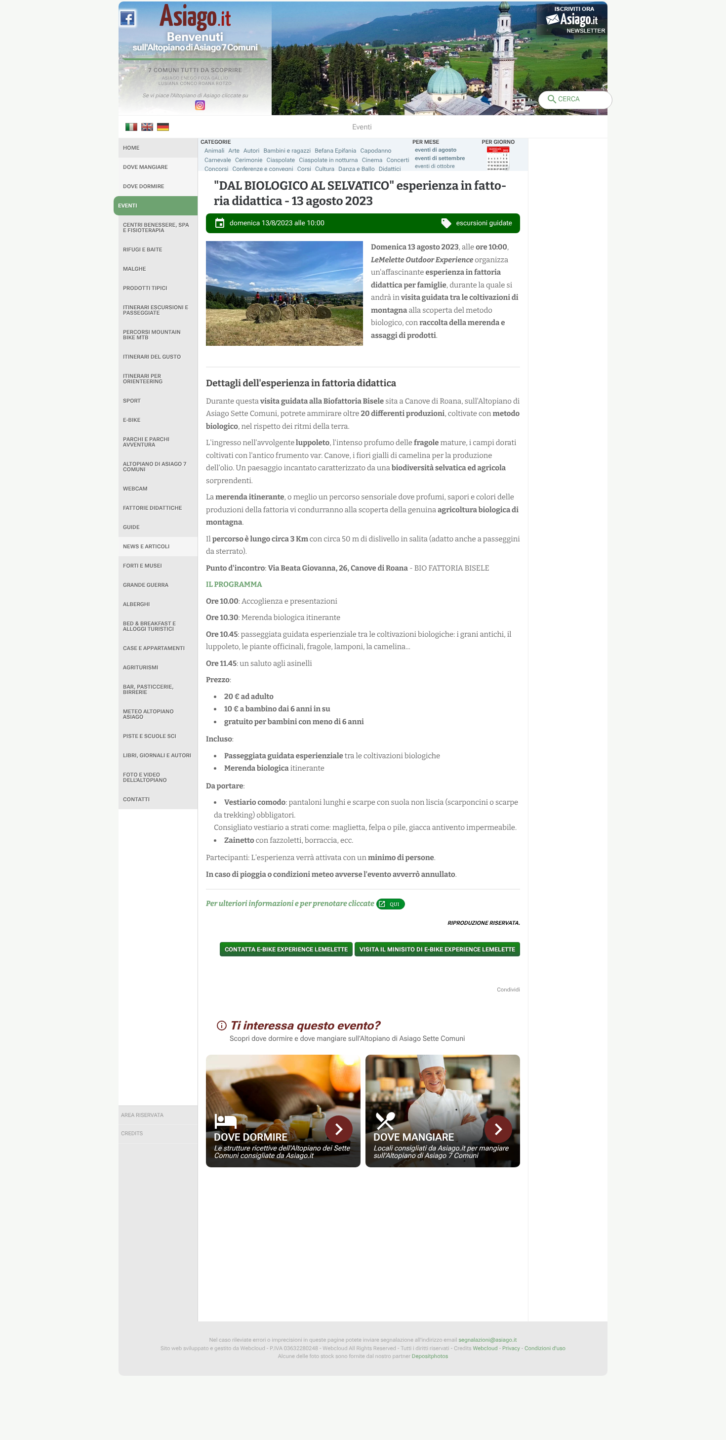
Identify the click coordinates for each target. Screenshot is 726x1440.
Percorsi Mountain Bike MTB (152, 335)
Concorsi (216, 168)
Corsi (304, 168)
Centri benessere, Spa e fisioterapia (156, 228)
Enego (189, 78)
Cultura (324, 168)
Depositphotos (430, 1356)
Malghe (134, 269)
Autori (251, 150)
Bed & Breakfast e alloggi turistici (149, 626)
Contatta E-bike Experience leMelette (286, 949)
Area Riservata (142, 1115)
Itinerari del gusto (152, 357)
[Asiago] (195, 17)
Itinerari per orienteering (142, 379)
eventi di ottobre (435, 166)
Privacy (511, 1348)
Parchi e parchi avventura (146, 442)
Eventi (127, 206)
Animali (214, 150)
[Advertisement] (158, 957)
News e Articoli (146, 546)
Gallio (219, 78)
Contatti (136, 799)
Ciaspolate (281, 160)
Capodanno (376, 150)
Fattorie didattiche (152, 508)
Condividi (508, 990)
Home (131, 148)
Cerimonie (249, 160)
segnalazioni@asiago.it (487, 1340)
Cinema (372, 160)
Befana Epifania (335, 150)
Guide (131, 527)
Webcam (135, 489)
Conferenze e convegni (263, 168)
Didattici (390, 168)
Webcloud (485, 1348)
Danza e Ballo (356, 168)
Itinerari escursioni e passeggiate (155, 310)
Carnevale (217, 160)
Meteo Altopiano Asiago (148, 714)
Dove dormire (143, 186)
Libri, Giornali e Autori (157, 755)
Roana (207, 84)
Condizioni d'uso (544, 1348)
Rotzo (224, 84)
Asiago (171, 78)
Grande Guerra (145, 585)
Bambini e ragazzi (287, 150)
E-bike (131, 420)
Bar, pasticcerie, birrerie (148, 690)
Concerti (397, 160)
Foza (204, 78)
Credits (132, 1133)
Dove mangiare (145, 167)
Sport (132, 401)
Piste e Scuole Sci (149, 736)
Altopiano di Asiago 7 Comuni (154, 467)
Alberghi (136, 604)
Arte (234, 150)
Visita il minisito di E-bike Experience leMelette (437, 949)
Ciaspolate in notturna (328, 160)
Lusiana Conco (178, 84)
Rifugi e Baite (142, 250)
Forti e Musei (142, 566)
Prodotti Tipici (145, 288)
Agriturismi (140, 667)
